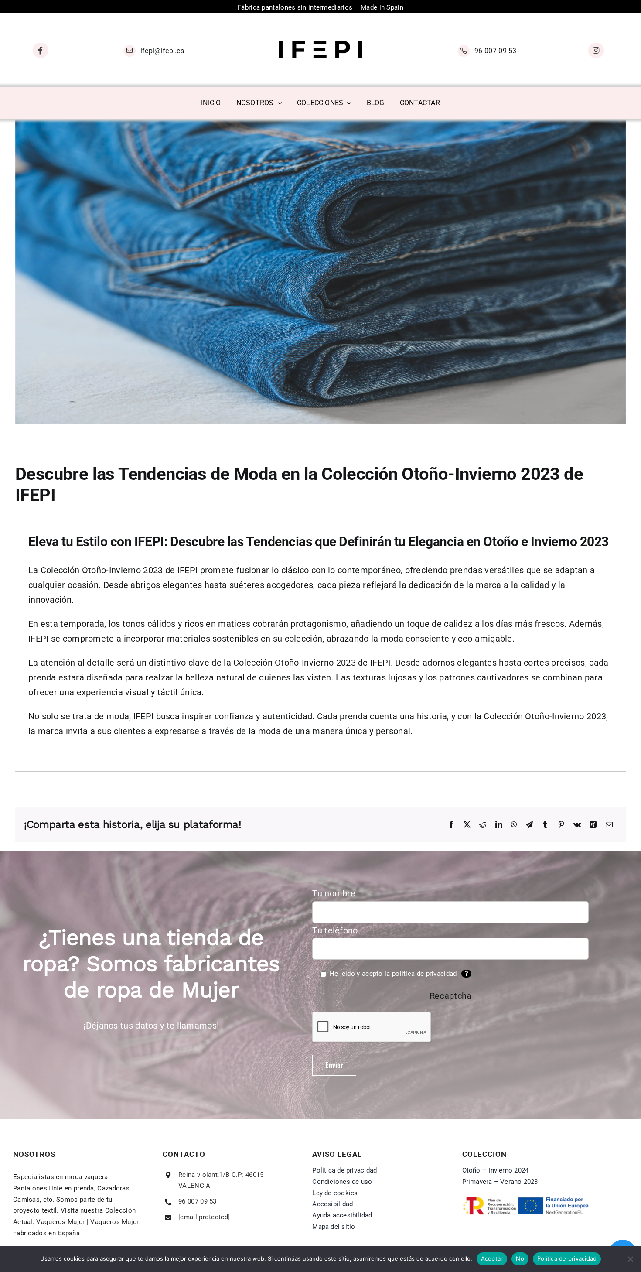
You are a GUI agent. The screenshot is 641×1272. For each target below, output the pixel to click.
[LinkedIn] (499, 825)
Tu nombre (333, 893)
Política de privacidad (567, 1258)
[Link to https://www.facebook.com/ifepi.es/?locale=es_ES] (40, 50)
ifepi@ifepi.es (162, 51)
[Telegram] (529, 825)
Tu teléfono (335, 930)
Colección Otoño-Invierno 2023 (102, 570)
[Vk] (577, 825)
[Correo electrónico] (609, 825)
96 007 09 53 (495, 51)
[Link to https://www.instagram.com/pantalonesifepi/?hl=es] (595, 50)
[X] (467, 825)
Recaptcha (451, 996)
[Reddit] (483, 825)
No (520, 1258)
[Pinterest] (561, 825)
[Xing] (593, 825)
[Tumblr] (545, 825)
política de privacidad (424, 974)
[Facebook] (451, 825)
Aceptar (492, 1258)
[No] (630, 1259)
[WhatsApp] (514, 825)
